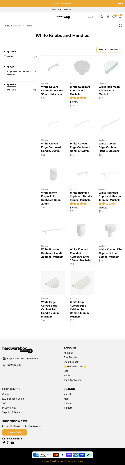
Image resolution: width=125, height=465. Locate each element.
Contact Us (7, 394)
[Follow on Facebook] (4, 442)
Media (67, 375)
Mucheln (68, 394)
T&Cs (4, 403)
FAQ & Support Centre (13, 399)
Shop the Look (71, 362)
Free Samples (70, 357)
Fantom (67, 403)
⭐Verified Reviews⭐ (75, 366)
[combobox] (95, 17)
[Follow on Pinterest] (8, 442)
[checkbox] (20, 56)
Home (7, 26)
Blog (66, 371)
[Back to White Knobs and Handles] (120, 25)
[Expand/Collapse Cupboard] (34, 71)
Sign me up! (14, 432)
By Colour (11, 51)
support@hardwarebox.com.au (22, 358)
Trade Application (73, 380)
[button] (78, 98)
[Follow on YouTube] (12, 442)
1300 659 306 (14, 365)
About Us (68, 353)
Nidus (67, 399)
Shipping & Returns (11, 412)
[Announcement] (62, 3)
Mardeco (68, 407)
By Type (10, 66)
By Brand (11, 84)
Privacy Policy (9, 407)
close (6, 3)
